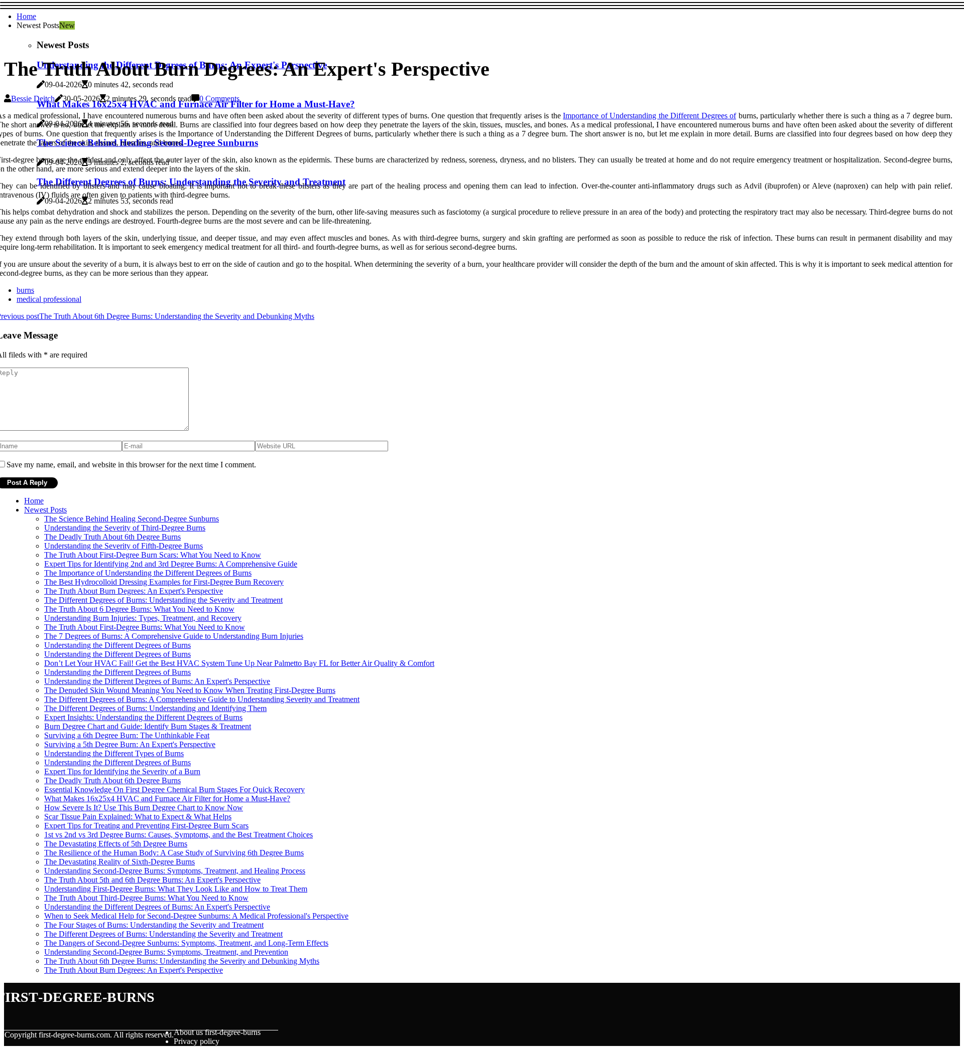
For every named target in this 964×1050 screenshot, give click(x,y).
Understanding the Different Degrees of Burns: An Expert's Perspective (157, 681)
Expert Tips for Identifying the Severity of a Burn (122, 771)
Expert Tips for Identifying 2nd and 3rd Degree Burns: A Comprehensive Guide (170, 564)
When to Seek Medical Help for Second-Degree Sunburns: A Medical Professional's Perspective (196, 916)
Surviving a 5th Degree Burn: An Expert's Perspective (129, 744)
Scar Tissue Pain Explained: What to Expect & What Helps (137, 816)
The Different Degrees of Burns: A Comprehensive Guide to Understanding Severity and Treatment (201, 699)
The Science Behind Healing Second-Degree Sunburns (131, 518)
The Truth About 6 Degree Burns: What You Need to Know (139, 609)
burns (25, 290)
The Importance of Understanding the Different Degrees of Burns (148, 573)
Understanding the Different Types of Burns (114, 753)
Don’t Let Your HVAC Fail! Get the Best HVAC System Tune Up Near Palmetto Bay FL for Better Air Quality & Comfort (239, 663)
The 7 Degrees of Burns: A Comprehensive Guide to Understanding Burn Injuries (173, 636)
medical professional (49, 299)
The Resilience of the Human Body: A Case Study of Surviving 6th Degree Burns (174, 852)
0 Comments (219, 98)
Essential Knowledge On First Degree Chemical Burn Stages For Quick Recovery (174, 789)
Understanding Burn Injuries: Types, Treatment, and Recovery (143, 618)
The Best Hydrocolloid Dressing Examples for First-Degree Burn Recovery (164, 582)
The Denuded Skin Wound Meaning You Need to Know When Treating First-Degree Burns (189, 690)
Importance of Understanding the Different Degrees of (649, 115)
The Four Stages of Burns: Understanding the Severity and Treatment (154, 925)
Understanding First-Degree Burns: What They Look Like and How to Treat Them (175, 889)
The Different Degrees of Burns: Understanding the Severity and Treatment (163, 600)
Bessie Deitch (33, 98)
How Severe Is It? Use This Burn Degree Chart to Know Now (143, 807)
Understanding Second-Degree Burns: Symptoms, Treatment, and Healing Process (174, 870)
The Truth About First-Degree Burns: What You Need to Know (144, 627)
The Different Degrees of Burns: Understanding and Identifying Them (155, 708)
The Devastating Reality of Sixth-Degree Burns (119, 861)
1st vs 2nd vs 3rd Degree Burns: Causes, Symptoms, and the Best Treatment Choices (178, 834)
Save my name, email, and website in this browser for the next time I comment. (131, 464)
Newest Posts (45, 509)
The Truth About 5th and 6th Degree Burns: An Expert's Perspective (152, 880)
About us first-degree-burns (217, 1032)
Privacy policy (196, 1041)
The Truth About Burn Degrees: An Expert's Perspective (133, 591)
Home (26, 16)
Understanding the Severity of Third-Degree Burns (124, 527)
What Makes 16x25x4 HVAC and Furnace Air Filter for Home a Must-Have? (167, 798)
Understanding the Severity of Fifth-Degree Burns (123, 546)
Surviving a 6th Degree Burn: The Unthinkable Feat (126, 735)
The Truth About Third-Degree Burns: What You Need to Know (146, 898)
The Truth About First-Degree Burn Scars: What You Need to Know (152, 555)
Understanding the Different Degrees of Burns (117, 645)
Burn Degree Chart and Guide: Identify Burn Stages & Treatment (147, 726)
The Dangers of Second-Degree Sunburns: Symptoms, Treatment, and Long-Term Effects (186, 943)
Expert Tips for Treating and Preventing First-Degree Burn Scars (146, 825)
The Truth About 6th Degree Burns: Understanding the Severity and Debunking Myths (181, 961)
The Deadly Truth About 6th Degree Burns (112, 537)
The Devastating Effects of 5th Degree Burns (115, 843)
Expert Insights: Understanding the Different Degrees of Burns (143, 717)
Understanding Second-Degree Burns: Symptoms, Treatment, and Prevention (166, 952)
